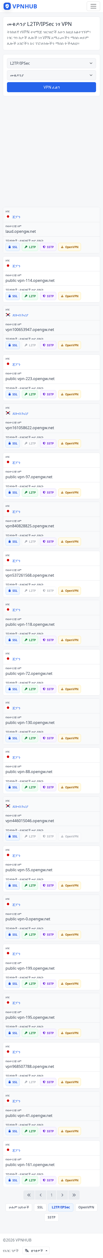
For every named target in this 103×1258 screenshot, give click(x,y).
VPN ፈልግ (52, 87)
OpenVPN (86, 1207)
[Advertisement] (51, 151)
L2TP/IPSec (61, 1207)
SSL (40, 1207)
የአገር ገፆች (11, 1250)
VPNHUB (23, 1240)
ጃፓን (16, 216)
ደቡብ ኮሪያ (20, 315)
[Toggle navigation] (93, 6)
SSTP (52, 1217)
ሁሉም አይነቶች (19, 1207)
